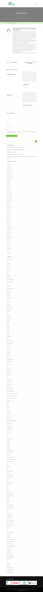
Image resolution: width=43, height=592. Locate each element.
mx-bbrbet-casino (10, 461)
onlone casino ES (10, 475)
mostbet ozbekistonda (10, 450)
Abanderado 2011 (26, 84)
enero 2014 (9, 239)
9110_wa (8, 322)
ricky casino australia (10, 507)
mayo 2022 (9, 212)
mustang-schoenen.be (11, 459)
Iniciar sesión (9, 565)
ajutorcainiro (9, 336)
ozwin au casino (9, 477)
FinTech (8, 409)
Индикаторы (9, 550)
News (8, 468)
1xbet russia (9, 304)
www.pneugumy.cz (10, 543)
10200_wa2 (9, 263)
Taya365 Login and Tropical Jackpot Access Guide (15, 149)
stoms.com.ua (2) (10, 523)
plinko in (8, 491)
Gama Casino (9, 418)
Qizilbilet (8, 498)
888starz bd (9, 318)
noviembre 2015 (9, 228)
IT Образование (9, 427)
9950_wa (8, 329)
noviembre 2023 (9, 198)
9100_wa (8, 320)
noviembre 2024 (9, 173)
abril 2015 (8, 235)
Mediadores (9, 445)
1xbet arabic (9, 295)
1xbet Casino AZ (9, 297)
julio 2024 (8, 182)
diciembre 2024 (9, 171)
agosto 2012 (9, 248)
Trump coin (9, 534)
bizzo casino (9, 363)
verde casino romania (10, 541)
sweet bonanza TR (10, 525)
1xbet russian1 (9, 309)
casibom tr (8, 375)
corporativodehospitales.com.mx (12, 393)
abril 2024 (8, 189)
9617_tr (8, 325)
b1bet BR (8, 354)
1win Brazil (8, 277)
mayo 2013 (8, 246)
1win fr (8, 284)
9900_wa (8, 327)
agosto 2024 (9, 180)
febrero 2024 (9, 194)
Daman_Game (9, 400)
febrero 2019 (9, 221)
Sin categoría (9, 514)
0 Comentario (25, 18)
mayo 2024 (9, 187)
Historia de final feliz (27, 105)
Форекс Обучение (10, 557)
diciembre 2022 (9, 207)
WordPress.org (9, 572)
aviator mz (8, 350)
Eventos (8, 407)
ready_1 (8, 502)
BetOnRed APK (9, 361)
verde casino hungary (10, 539)
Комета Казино (9, 552)
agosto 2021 (9, 214)
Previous (4, 582)
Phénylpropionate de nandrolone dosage (14, 147)
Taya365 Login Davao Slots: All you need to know (15, 154)
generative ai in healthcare (11, 420)
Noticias (24, 83)
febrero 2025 (9, 166)
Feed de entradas (10, 567)
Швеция (8, 559)
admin (8, 33)
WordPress (26, 590)
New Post (8, 466)
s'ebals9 (8, 509)
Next (38, 582)
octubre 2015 (9, 230)
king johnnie (9, 432)
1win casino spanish (10, 279)
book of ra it (9, 370)
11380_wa (8, 270)
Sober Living (9, 518)
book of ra (8, 368)
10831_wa (8, 268)
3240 (8, 313)
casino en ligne (9, 379)
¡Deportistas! (9, 95)
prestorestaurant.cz (10, 493)
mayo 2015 (8, 232)
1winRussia (8, 293)
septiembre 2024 (10, 178)
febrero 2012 (9, 253)
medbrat (8, 443)
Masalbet (8, 441)
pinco (8, 486)
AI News (8, 334)
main (8, 436)
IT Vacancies (9, 425)
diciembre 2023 (9, 196)
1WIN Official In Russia (10, 288)
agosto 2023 (9, 203)
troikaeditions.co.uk (10, 532)
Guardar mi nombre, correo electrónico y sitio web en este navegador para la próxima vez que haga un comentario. (22, 132)
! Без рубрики (9, 259)
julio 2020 (8, 219)
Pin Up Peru (9, 484)
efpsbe (8, 404)
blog (7, 366)
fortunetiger (9, 416)
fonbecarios (9, 93)
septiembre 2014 (9, 237)
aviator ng (8, 352)
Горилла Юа (9, 548)
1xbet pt (8, 302)
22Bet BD (8, 311)
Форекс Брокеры (10, 555)
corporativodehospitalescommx (12, 395)
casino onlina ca (9, 384)
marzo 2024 (9, 191)
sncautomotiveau (10, 516)
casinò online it (9, 386)
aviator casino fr (9, 343)
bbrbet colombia (10, 359)
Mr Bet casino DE (10, 457)
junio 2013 (8, 244)
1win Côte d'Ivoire (10, 281)
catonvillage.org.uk (10, 391)
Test (7, 530)
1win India (8, 286)
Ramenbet (8, 500)
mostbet (8, 448)
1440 (7, 272)
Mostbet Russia (9, 452)
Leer (34, 87)
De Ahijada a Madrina (11, 74)
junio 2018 (8, 223)
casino (8, 377)
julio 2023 (8, 205)
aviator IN (8, 345)
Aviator (8, 338)
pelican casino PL (10, 482)
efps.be (8, 402)
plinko (8, 489)
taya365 (8, 527)
